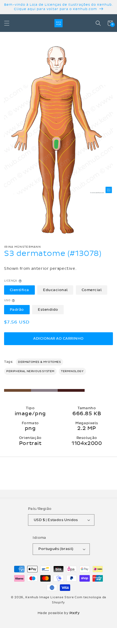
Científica (19, 290)
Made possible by (59, 613)
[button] (7, 23)
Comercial (92, 290)
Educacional (55, 290)
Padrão (17, 309)
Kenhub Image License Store (49, 597)
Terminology (72, 371)
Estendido (48, 309)
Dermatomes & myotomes (39, 362)
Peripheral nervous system (30, 371)
